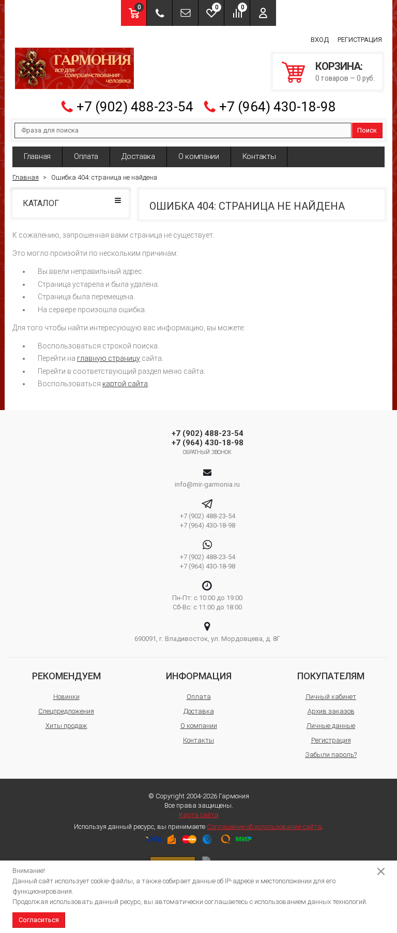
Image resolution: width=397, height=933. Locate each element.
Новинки (66, 697)
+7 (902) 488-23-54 (135, 106)
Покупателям (330, 675)
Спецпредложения (66, 711)
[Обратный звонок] (159, 13)
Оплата (86, 156)
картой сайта (125, 384)
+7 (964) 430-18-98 (277, 106)
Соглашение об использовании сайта (264, 826)
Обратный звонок (207, 452)
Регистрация (360, 39)
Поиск (367, 130)
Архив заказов (331, 711)
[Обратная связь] (185, 13)
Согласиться (39, 920)
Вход (320, 39)
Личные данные (331, 726)
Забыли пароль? (331, 755)
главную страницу (108, 358)
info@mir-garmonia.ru (207, 484)
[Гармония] (74, 68)
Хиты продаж (66, 726)
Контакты (259, 156)
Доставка (138, 156)
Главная (37, 156)
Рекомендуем (66, 675)
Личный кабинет (331, 697)
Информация (199, 675)
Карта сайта (199, 815)
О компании (198, 156)
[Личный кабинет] (263, 13)
